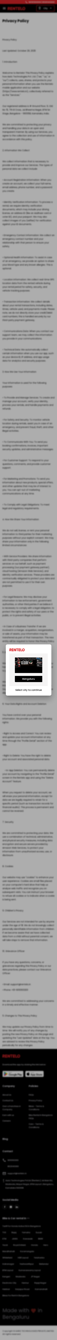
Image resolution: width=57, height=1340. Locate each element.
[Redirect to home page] (17, 649)
